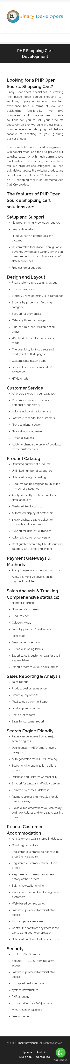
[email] (61, 38)
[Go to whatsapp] (61, 1052)
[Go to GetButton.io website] (60, 1060)
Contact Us (43, 1056)
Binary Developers (27, 1042)
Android (41, 1052)
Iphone (28, 1052)
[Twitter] (40, 38)
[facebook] (45, 38)
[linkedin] (50, 38)
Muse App (25, 1056)
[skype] (55, 38)
